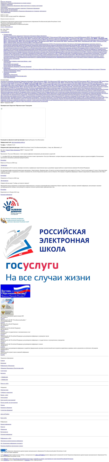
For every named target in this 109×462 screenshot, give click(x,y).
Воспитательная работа (97, 89)
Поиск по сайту (5, 383)
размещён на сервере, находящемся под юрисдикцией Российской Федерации (53, 458)
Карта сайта (4, 418)
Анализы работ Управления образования (91, 94)
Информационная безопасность (85, 98)
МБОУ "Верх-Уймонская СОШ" (52, 82)
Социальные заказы (45, 98)
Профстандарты (42, 93)
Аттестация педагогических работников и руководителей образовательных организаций (26, 90)
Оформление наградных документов (10, 92)
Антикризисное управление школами (91, 93)
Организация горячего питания (28, 92)
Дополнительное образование (80, 86)
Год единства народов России (32, 98)
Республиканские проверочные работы (91, 88)
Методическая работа (79, 89)
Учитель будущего (40, 92)
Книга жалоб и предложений (11, 64)
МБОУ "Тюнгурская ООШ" (89, 85)
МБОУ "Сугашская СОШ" (17, 84)
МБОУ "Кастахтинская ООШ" (59, 85)
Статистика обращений (25, 66)
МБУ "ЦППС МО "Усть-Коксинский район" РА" (48, 89)
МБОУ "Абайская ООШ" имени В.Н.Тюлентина (45, 86)
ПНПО (48, 93)
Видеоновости (29, 69)
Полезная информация (39, 69)
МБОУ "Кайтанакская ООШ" (11, 86)
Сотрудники (7, 77)
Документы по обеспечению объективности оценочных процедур (45, 88)
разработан (6, 460)
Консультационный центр (67, 89)
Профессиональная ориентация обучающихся (68, 94)
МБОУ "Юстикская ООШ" (26, 86)
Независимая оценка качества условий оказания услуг (90, 90)
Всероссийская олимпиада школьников (10, 89)
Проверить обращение (14, 66)
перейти (3, 318)
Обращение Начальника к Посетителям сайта (12, 368)
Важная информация (9, 69)
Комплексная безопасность (50, 94)
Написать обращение (16, 2)
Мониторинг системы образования (59, 93)
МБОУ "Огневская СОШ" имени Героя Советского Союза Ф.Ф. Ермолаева (80, 82)
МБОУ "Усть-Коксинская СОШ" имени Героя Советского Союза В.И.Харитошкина (65, 81)
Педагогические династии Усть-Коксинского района (63, 98)
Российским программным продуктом (22, 458)
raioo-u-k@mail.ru (5, 414)
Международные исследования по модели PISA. (13, 96)
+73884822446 (4, 377)
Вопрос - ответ (27, 61)
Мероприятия (39, 94)
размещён (27, 460)
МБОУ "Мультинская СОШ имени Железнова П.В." (91, 84)
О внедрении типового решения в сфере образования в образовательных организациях (26, 101)
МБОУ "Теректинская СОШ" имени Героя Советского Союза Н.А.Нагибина (58, 84)
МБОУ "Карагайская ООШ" (65, 86)
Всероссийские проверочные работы (71, 88)
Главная (8, 150)
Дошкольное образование (26, 81)
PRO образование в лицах (17, 98)
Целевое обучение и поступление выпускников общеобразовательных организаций (66, 92)
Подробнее (3, 160)
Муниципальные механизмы (28, 89)
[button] (8, 34)
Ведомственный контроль (75, 93)
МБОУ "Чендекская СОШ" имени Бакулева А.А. (31, 82)
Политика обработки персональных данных (12, 446)
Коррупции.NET (19, 93)
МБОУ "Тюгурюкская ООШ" (74, 85)
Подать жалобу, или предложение (23, 10)
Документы (88, 89)
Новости (16, 69)
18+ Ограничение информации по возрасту (12, 443)
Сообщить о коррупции (21, 5)
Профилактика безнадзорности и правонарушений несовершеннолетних (70, 100)
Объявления (22, 69)
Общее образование (39, 81)
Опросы (6, 66)
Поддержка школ (81, 96)
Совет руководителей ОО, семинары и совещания (63, 96)
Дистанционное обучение (21, 88)
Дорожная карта (32, 94)
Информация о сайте (50, 69)
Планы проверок (46, 96)
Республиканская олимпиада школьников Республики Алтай (68, 97)
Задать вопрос (20, 7)
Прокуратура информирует (31, 93)
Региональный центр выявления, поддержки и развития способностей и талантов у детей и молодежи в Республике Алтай (52, 99)
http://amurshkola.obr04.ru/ (18, 142)
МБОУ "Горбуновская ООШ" (43, 85)
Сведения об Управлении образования (10, 81)
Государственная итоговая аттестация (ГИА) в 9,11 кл (63, 90)
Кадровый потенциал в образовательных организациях (25, 97)
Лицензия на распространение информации (12, 440)
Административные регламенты (33, 96)
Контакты (12, 77)
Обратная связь (8, 61)
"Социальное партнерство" (46, 97)
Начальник (6, 73)
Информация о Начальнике (7, 365)
